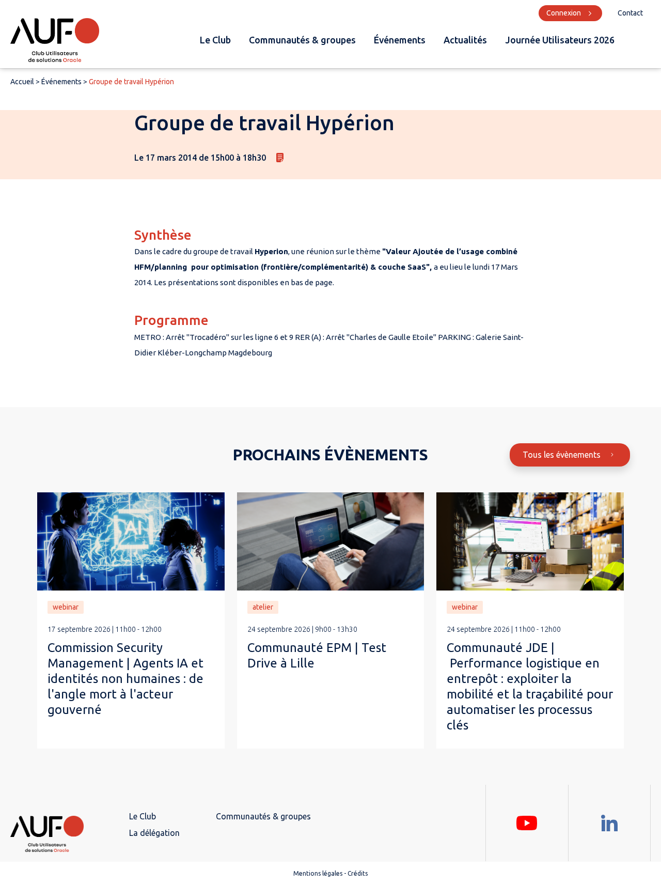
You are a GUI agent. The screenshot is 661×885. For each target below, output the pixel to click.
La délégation (154, 832)
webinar (65, 607)
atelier (263, 607)
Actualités (465, 40)
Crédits (358, 873)
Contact (630, 13)
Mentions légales (317, 873)
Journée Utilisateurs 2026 (560, 40)
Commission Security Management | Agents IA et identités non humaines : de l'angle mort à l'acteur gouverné (125, 679)
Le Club (215, 40)
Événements (400, 40)
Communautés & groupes (302, 40)
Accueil (22, 81)
